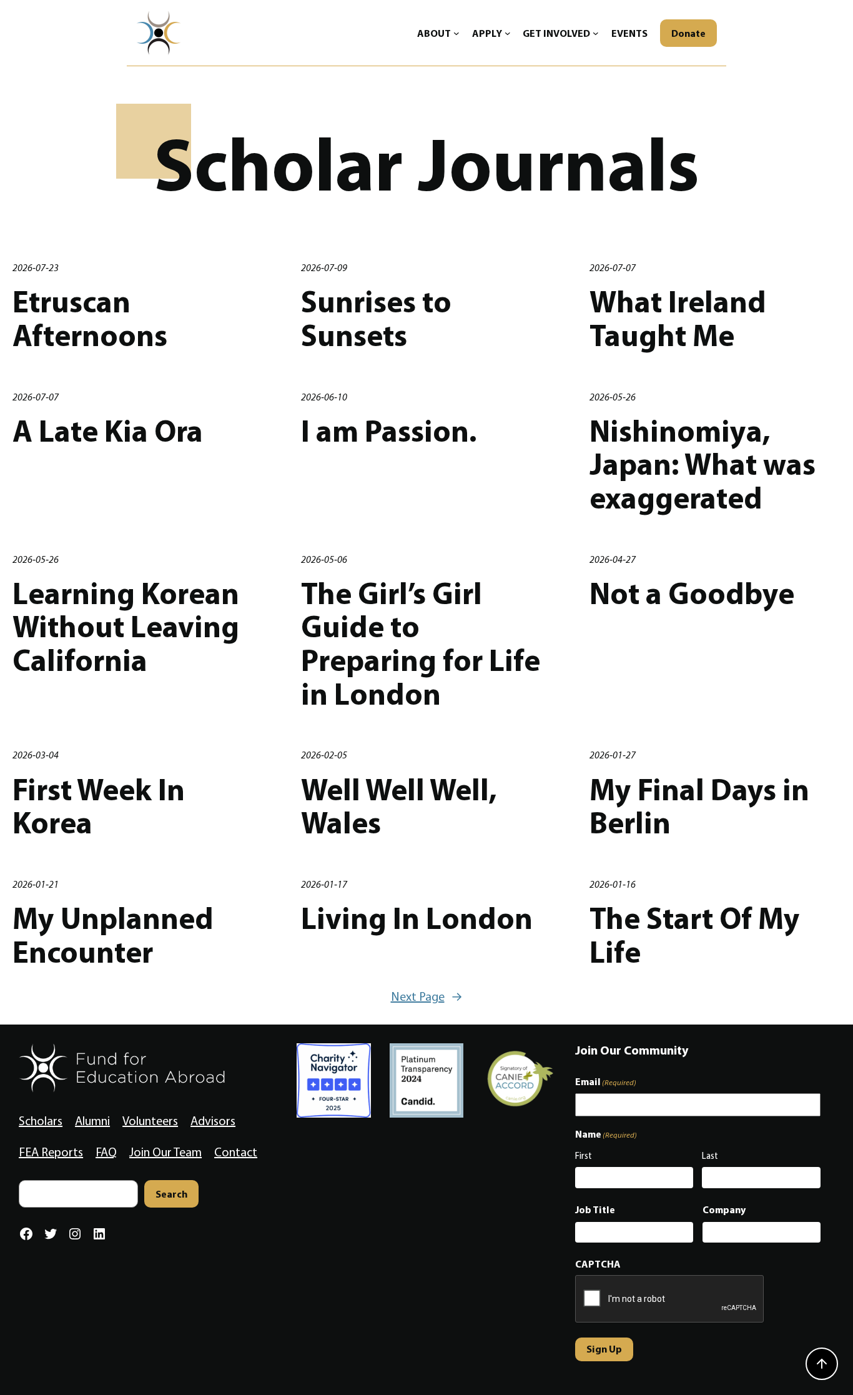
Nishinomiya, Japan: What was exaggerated (702, 464)
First (583, 1155)
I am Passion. (389, 431)
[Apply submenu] (508, 33)
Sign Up (604, 1349)
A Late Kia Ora (107, 431)
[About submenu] (456, 33)
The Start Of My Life (694, 934)
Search (171, 1194)
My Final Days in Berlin (699, 806)
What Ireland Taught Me (677, 318)
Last (710, 1155)
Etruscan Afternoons (89, 318)
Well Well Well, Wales (399, 806)
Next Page (427, 996)
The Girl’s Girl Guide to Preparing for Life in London (420, 644)
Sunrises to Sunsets (376, 318)
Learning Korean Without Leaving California (125, 627)
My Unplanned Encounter (113, 934)
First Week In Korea (98, 806)
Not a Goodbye (691, 593)
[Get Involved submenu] (596, 33)
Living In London (417, 918)
